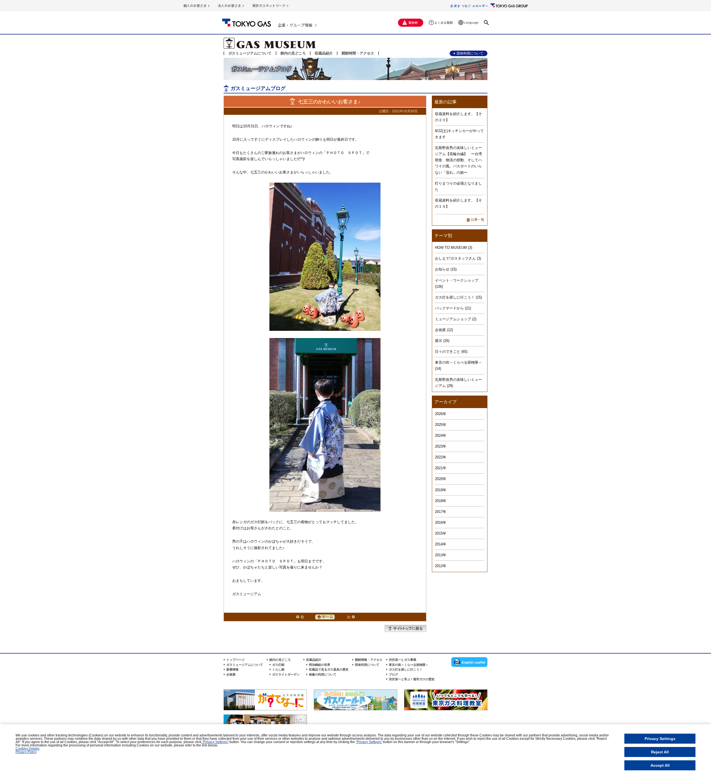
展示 (438, 341)
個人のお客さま (195, 5)
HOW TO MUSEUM (451, 247)
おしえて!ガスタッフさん (455, 258)
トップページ (235, 659)
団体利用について (470, 53)
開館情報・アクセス (368, 659)
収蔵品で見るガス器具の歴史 (329, 669)
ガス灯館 (278, 664)
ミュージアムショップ (453, 319)
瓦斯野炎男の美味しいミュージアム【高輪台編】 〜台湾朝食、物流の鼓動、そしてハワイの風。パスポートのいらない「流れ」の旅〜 (458, 160)
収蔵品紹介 (324, 53)
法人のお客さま (229, 5)
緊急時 (413, 22)
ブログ (393, 674)
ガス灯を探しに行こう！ (455, 297)
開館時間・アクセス (358, 53)
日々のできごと (447, 351)
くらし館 (278, 669)
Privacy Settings (660, 738)
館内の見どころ (293, 53)
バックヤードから (449, 308)
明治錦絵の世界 (319, 664)
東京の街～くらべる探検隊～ (458, 362)
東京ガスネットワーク (269, 5)
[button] (486, 22)
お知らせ (442, 269)
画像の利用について (322, 674)
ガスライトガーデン (286, 674)
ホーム (325, 616)
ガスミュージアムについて (250, 53)
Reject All (660, 752)
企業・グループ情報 (295, 25)
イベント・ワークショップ (456, 280)
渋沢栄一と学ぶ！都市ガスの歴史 (412, 679)
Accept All (660, 765)
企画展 (440, 330)
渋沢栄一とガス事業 (402, 659)
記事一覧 (477, 220)
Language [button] (471, 22)
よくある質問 (443, 22)
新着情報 (232, 669)
